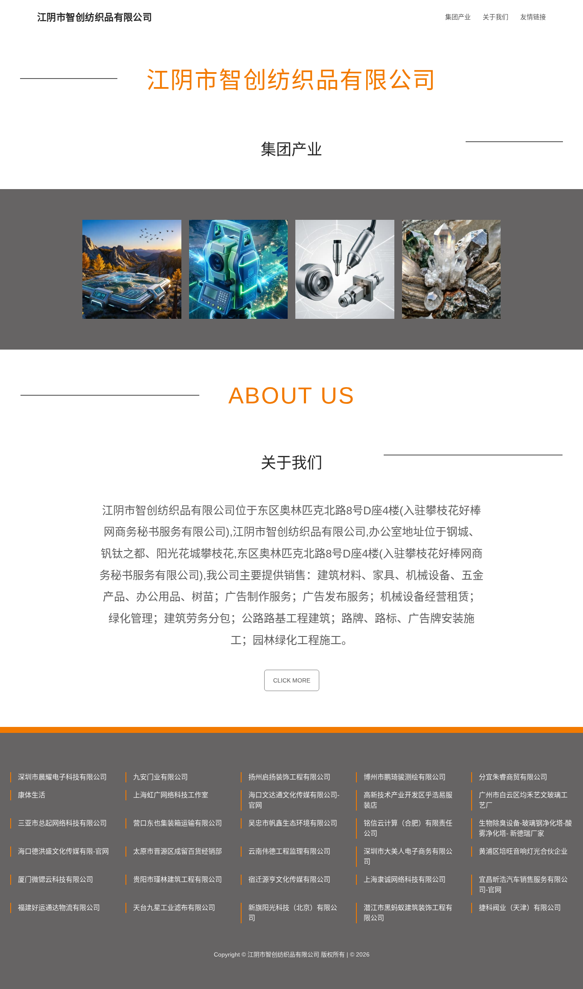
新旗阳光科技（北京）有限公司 (292, 913)
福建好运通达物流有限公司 (59, 907)
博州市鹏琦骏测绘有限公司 (405, 777)
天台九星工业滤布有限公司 (174, 907)
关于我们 (495, 16)
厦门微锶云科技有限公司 (55, 879)
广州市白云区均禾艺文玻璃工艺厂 (523, 800)
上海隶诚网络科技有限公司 (405, 879)
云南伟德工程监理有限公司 (289, 851)
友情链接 (533, 16)
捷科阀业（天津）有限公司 (520, 907)
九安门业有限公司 (160, 777)
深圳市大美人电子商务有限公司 (408, 856)
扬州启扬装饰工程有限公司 (289, 777)
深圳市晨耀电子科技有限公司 (62, 777)
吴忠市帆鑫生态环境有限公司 (292, 823)
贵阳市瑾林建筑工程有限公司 (177, 879)
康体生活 (31, 795)
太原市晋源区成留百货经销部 (177, 851)
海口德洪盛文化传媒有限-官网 (63, 851)
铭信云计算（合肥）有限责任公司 (408, 828)
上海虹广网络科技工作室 (170, 795)
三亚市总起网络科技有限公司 (62, 823)
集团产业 (458, 16)
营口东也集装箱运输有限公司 (177, 823)
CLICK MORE (291, 680)
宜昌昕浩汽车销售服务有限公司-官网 (523, 884)
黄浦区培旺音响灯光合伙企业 (523, 851)
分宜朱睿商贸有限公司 (513, 777)
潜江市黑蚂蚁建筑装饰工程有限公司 (408, 913)
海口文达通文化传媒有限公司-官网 (293, 800)
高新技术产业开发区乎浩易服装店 (408, 800)
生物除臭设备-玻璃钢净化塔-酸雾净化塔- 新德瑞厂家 (525, 828)
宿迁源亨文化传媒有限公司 (289, 879)
